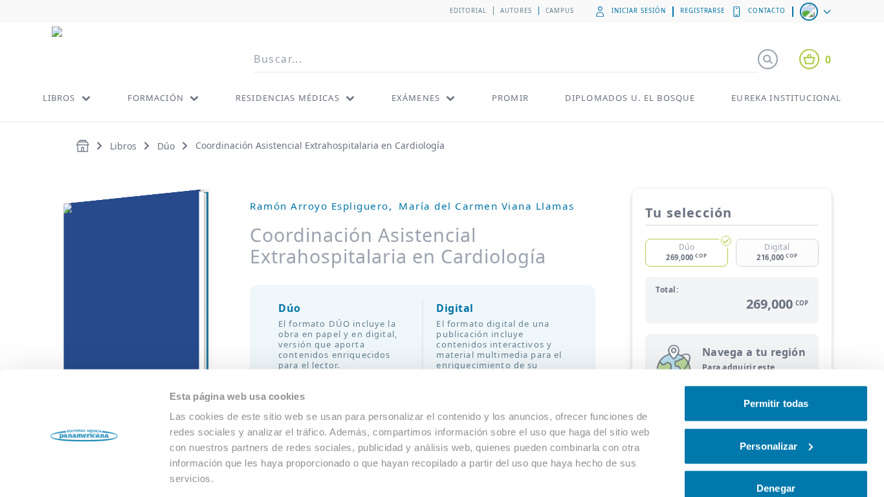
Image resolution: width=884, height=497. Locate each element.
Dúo (166, 146)
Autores (516, 10)
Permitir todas (776, 360)
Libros (123, 146)
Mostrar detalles (207, 471)
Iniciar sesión (638, 10)
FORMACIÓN (155, 98)
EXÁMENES (416, 98)
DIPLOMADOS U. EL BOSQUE (630, 98)
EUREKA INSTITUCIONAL (786, 98)
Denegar (776, 445)
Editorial (468, 10)
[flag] (816, 11)
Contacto (767, 10)
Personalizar (768, 402)
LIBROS (59, 98)
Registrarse (702, 10)
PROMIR (510, 98)
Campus (560, 10)
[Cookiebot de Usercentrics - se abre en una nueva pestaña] (83, 471)
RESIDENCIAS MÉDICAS (288, 98)
